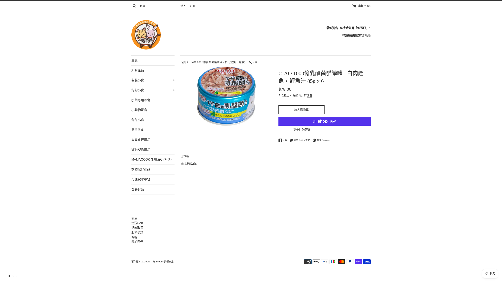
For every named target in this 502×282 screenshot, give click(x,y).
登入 (183, 6)
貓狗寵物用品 (140, 149)
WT (149, 261)
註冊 (193, 6)
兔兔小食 (137, 120)
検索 (134, 218)
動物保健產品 (140, 169)
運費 (309, 95)
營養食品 (137, 189)
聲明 (134, 237)
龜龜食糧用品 (140, 139)
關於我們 (137, 241)
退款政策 (137, 227)
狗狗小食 (153, 90)
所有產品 (137, 70)
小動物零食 (139, 110)
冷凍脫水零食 (140, 179)
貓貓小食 (153, 80)
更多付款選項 (301, 129)
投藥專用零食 (140, 100)
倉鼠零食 (137, 129)
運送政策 (137, 223)
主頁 (134, 60)
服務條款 (137, 232)
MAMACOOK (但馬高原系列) (151, 159)
